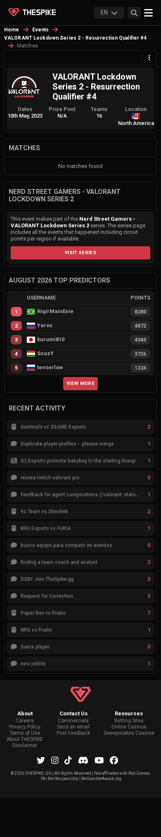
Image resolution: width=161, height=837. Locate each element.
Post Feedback (73, 733)
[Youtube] (99, 760)
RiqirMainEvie (55, 311)
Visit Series (80, 252)
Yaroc (45, 325)
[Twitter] (41, 760)
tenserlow (50, 367)
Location (136, 109)
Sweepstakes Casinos (129, 733)
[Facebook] (114, 760)
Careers (25, 721)
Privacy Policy (24, 727)
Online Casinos (129, 727)
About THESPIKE (25, 739)
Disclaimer (24, 745)
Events (40, 30)
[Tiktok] (68, 760)
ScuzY (45, 353)
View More (80, 383)
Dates (25, 109)
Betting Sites (129, 721)
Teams (99, 109)
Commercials (73, 721)
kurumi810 (50, 339)
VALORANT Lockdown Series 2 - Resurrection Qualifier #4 (75, 38)
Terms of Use (24, 733)
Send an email (73, 727)
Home (11, 30)
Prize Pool (62, 109)
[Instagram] (55, 760)
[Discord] (83, 760)
